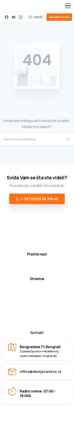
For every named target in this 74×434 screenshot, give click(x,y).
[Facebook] (6, 17)
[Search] (68, 139)
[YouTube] (13, 17)
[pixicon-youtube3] (46, 268)
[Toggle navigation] (68, 5)
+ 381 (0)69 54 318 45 (39, 198)
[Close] (66, 427)
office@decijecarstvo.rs (40, 371)
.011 (57, 414)
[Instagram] (20, 17)
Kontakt (37, 332)
